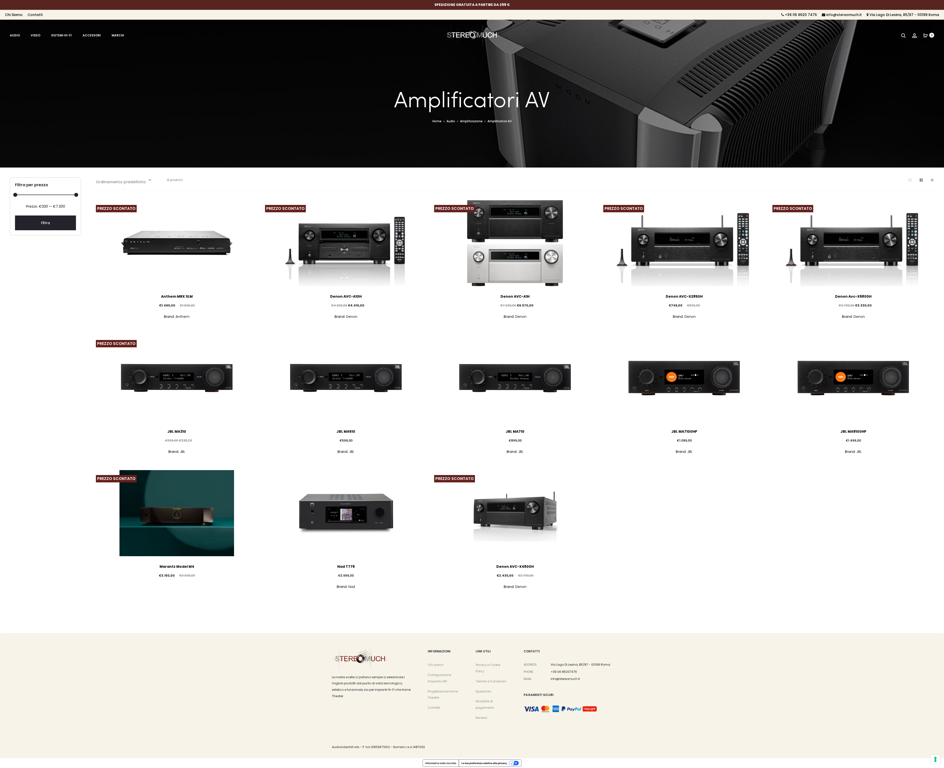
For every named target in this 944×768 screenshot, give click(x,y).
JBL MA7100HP (684, 431)
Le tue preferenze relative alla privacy (484, 763)
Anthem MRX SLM (177, 296)
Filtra (45, 222)
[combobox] (123, 180)
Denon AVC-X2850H (684, 296)
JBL (182, 451)
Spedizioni (483, 691)
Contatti (35, 14)
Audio (15, 35)
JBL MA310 (176, 431)
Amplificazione (471, 121)
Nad (351, 586)
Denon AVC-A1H (515, 296)
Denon (351, 316)
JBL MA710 (515, 431)
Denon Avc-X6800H (853, 296)
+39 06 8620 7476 (800, 14)
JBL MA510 (346, 431)
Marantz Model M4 (177, 566)
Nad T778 (346, 566)
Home (437, 121)
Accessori (92, 35)
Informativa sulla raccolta (440, 763)
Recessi (481, 718)
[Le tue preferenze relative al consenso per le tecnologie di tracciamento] (935, 759)
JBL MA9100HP (853, 431)
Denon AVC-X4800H (515, 566)
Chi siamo (435, 665)
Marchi (118, 35)
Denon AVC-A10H (346, 296)
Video (35, 35)
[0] (925, 35)
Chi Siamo (14, 14)
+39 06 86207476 (564, 672)
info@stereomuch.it (843, 14)
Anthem (183, 316)
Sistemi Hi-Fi (61, 35)
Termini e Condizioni (491, 681)
